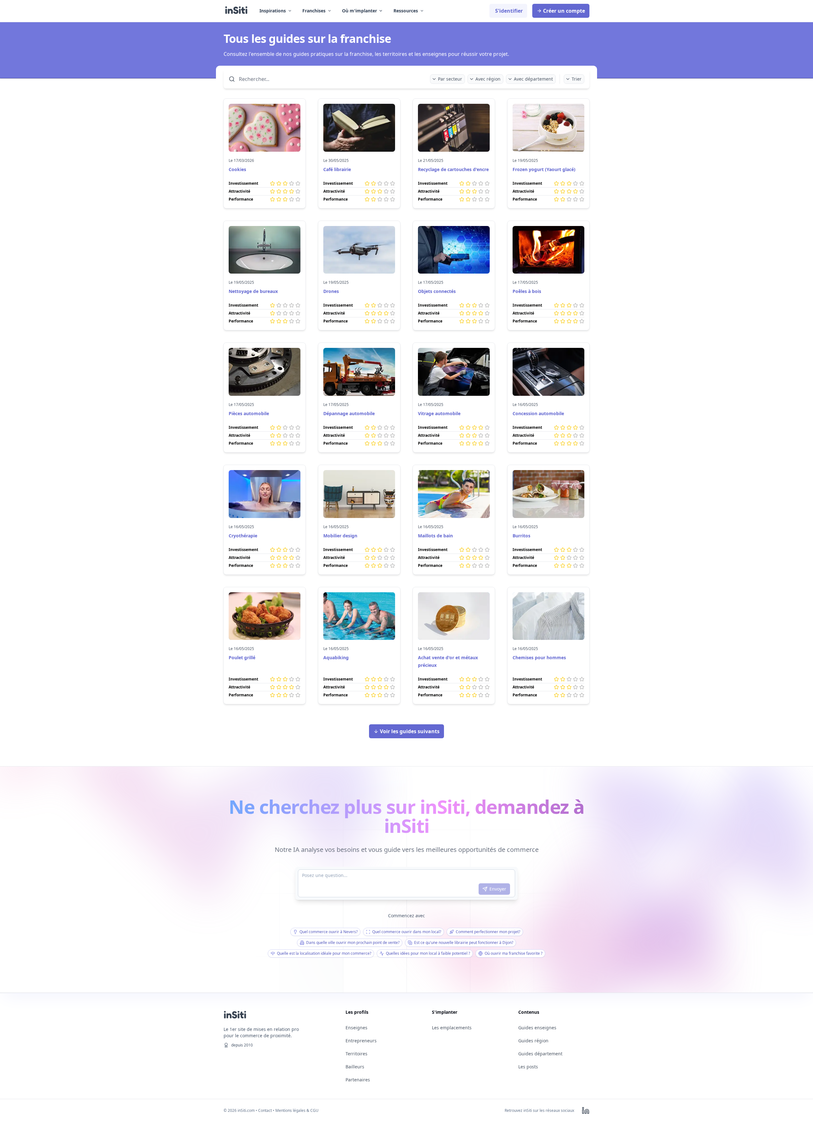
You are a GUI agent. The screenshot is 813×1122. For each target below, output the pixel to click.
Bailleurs (355, 1067)
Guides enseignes (537, 1028)
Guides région (533, 1041)
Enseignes (356, 1028)
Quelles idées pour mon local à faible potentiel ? (428, 953)
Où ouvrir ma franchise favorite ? (513, 953)
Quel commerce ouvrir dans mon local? (406, 931)
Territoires (356, 1054)
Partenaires (358, 1080)
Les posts (528, 1067)
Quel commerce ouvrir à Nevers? (328, 931)
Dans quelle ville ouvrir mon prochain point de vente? (353, 942)
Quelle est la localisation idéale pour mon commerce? (324, 953)
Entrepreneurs (361, 1041)
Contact (265, 1110)
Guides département (540, 1054)
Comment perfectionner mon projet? (488, 931)
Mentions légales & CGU (297, 1110)
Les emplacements (452, 1028)
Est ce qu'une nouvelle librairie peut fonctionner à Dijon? (463, 942)
